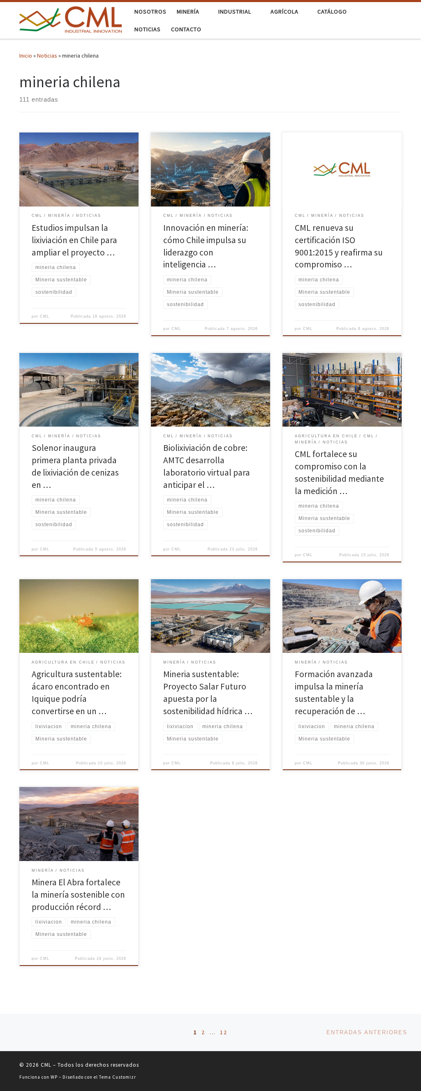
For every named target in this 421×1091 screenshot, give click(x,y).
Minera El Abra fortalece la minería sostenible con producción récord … (78, 894)
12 (223, 1032)
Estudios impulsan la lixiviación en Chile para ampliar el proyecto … (74, 240)
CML (44, 316)
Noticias (47, 55)
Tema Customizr (117, 1077)
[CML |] (70, 18)
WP (54, 1077)
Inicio (25, 55)
